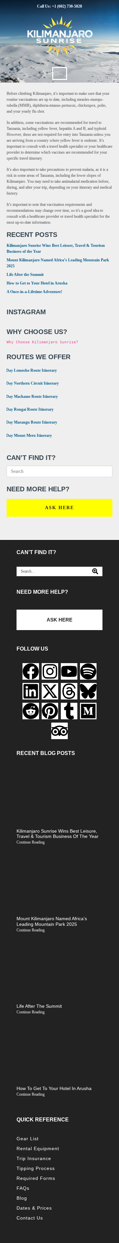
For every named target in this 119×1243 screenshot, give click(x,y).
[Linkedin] (30, 691)
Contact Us (30, 1218)
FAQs (23, 1188)
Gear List (28, 1138)
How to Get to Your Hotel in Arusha (37, 283)
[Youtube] (69, 671)
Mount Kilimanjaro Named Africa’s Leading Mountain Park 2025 (52, 921)
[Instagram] (50, 671)
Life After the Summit (25, 274)
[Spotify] (88, 671)
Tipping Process (36, 1168)
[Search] (95, 571)
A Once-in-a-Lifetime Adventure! (34, 291)
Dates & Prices (34, 1208)
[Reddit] (30, 711)
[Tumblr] (69, 711)
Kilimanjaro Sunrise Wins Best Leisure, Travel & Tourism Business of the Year (58, 833)
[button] (59, 73)
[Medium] (88, 711)
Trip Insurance (34, 1158)
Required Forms (36, 1178)
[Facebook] (30, 671)
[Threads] (69, 691)
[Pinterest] (50, 711)
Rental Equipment (38, 1148)
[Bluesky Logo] (88, 691)
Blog (22, 1198)
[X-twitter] (50, 691)
